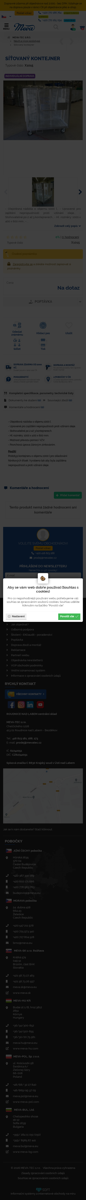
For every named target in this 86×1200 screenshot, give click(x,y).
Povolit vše (67, 616)
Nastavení (18, 616)
